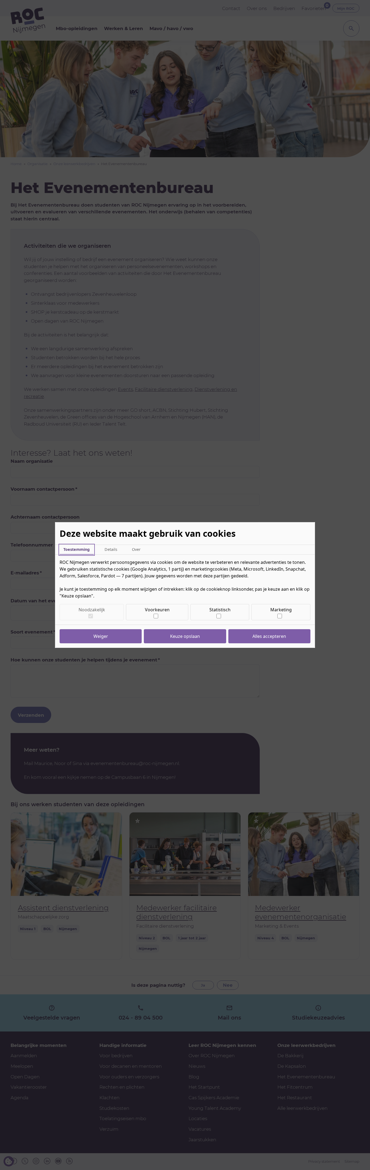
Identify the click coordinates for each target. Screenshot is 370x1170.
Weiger (100, 636)
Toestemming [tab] (76, 549)
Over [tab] (136, 549)
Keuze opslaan (185, 636)
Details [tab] (111, 549)
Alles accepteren (269, 636)
